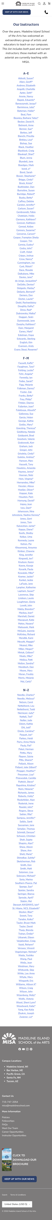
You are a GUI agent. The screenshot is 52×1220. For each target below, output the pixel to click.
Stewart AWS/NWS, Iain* (26, 904)
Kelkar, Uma (26, 536)
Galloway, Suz (26, 413)
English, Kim (26, 342)
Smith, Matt (26, 868)
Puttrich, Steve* (26, 781)
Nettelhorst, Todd (26, 709)
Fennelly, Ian (26, 377)
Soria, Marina (26, 879)
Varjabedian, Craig (26, 940)
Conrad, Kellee (26, 226)
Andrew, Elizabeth (26, 85)
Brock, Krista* (26, 183)
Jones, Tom (26, 522)
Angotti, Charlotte (26, 89)
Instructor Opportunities (14, 1135)
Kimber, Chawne (26, 551)
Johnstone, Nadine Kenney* (26, 514)
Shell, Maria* (26, 854)
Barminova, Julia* (26, 107)
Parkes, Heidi (26, 738)
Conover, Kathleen (26, 222)
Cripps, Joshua (26, 255)
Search (4, 1195)
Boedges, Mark (26, 165)
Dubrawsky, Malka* (26, 313)
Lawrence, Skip (26, 594)
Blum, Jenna (26, 157)
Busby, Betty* (26, 197)
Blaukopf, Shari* (26, 154)
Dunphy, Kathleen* (26, 324)
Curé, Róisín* (26, 266)
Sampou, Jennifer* (26, 817)
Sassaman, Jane (26, 825)
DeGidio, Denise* (26, 284)
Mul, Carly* (26, 681)
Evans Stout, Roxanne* (26, 349)
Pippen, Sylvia (26, 756)
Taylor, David (26, 926)
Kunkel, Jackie (26, 580)
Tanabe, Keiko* (26, 919)
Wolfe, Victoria (26, 998)
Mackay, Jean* (26, 612)
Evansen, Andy (26, 345)
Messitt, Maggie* (26, 641)
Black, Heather (26, 146)
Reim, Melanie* (26, 788)
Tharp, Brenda (26, 930)
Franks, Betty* (26, 395)
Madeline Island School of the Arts (22, 1211)
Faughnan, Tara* (26, 366)
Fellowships (8, 1120)
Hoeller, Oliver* (26, 489)
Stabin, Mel (26, 901)
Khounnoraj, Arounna (26, 547)
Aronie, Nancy (26, 96)
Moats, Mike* (26, 656)
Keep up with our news (16, 12)
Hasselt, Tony (26, 464)
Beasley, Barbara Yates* (26, 117)
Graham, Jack (26, 446)
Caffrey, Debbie (26, 201)
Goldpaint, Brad (26, 435)
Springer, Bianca (26, 893)
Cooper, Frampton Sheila (26, 237)
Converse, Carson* (26, 233)
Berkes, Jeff (26, 132)
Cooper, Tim (26, 240)
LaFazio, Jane (26, 583)
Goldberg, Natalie (26, 431)
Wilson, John (26, 991)
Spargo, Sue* (26, 886)
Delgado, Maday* (26, 288)
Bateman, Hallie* (26, 110)
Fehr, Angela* (26, 373)
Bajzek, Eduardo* (26, 99)
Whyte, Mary (26, 977)
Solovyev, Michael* (26, 875)
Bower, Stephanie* (26, 175)
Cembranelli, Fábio (26, 212)
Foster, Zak (26, 391)
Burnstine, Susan (26, 190)
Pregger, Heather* (26, 770)
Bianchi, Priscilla (26, 136)
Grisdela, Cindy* (26, 453)
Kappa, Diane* (26, 529)
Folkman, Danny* (26, 388)
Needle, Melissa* (26, 698)
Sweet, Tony (26, 915)
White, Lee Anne (26, 973)
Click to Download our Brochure (24, 1160)
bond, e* (26, 168)
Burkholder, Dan (26, 186)
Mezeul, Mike (26, 645)
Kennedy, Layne (26, 540)
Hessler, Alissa (26, 486)
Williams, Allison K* (26, 984)
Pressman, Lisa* (26, 774)
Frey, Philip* (26, 399)
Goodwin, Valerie (26, 438)
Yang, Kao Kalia (26, 1009)
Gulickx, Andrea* (26, 457)
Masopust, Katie (26, 619)
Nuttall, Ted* (26, 716)
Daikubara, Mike (26, 273)
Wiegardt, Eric (26, 980)
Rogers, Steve (26, 810)
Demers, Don (26, 295)
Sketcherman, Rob (26, 861)
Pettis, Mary (26, 752)
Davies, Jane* (26, 277)
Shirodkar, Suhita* (26, 857)
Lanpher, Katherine (26, 587)
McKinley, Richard (26, 634)
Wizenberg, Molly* (26, 995)
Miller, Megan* (26, 648)
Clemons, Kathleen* (26, 219)
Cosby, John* (26, 248)
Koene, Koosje (26, 565)
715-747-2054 (10, 1101)
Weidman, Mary (26, 966)
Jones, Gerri (26, 518)
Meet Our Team (10, 1128)
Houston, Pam (26, 496)
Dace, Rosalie (26, 269)
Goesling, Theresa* (26, 428)
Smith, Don (26, 864)
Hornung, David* (26, 500)
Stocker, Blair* (26, 911)
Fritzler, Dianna (26, 402)
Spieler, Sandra (26, 890)
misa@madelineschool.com (16, 1105)
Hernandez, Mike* (26, 482)
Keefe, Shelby (26, 533)
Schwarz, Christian (26, 835)
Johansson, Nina (26, 511)
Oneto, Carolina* (26, 731)
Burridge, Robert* (26, 193)
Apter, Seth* (26, 92)
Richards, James (26, 792)
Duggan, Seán (26, 316)
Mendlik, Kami (26, 637)
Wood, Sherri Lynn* (26, 1002)
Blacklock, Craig (26, 150)
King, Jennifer (26, 554)
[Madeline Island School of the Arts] (25, 3)
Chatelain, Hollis (26, 215)
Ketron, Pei (26, 543)
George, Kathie (26, 420)
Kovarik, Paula (26, 569)
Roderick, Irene (26, 803)
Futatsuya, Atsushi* (26, 410)
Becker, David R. (26, 121)
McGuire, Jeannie (26, 630)
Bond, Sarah (26, 172)
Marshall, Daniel (26, 616)
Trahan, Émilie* (26, 933)
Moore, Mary (26, 670)
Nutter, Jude (26, 720)
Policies (6, 1117)
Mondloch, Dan (26, 666)
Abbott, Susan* (26, 78)
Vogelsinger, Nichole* (26, 951)
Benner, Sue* (26, 128)
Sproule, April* (26, 897)
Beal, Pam (26, 114)
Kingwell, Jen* (26, 558)
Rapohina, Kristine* (26, 785)
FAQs (5, 1124)
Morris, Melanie (26, 677)
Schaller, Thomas (26, 828)
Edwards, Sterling (26, 338)
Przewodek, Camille (26, 778)
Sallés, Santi (26, 821)
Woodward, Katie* (26, 1006)
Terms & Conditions (18, 1195)
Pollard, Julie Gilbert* (26, 767)
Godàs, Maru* (26, 424)
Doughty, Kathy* (26, 306)
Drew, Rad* (26, 309)
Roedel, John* (26, 807)
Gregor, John (26, 449)
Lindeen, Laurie (26, 598)
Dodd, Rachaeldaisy (26, 302)
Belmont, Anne (26, 125)
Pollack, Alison (26, 763)
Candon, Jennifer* (26, 204)
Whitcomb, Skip (26, 969)
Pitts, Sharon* (26, 759)
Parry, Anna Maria (26, 741)
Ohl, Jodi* (26, 727)
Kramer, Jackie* (26, 576)
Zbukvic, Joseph (26, 1013)
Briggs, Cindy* (26, 179)
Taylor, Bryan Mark (26, 922)
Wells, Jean (26, 962)
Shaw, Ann (26, 850)
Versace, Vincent (26, 948)
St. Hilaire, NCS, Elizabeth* (26, 908)
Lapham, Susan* (26, 590)
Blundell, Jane (26, 161)
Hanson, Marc (26, 460)
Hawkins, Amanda (26, 467)
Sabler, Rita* (26, 814)
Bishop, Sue (26, 143)
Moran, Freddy (26, 674)
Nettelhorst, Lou (26, 705)
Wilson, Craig (26, 987)
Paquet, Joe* (26, 734)
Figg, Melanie (26, 384)
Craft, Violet (26, 251)
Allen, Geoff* (26, 81)
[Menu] (3, 3)
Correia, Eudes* (26, 244)
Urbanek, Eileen (26, 937)
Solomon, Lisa (26, 872)
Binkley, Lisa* (26, 139)
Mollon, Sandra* (26, 663)
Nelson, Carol (26, 702)
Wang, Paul (26, 958)
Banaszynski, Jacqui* (26, 103)
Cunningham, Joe (26, 262)
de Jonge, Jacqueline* (26, 280)
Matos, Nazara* (26, 623)
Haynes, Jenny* (26, 471)
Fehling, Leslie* (26, 370)
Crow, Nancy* (26, 259)
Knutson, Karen (26, 562)
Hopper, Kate (26, 493)
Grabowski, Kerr (26, 442)
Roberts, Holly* (26, 796)
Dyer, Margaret (26, 327)
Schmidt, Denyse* (26, 832)
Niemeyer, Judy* (26, 712)
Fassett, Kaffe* (26, 363)
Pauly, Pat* (26, 745)
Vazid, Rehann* (26, 944)
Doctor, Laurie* (26, 298)
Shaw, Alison (26, 846)
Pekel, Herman (26, 749)
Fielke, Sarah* (26, 381)
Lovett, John (26, 605)
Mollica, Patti (26, 659)
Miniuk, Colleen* (26, 652)
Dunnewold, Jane (26, 320)
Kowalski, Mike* (26, 572)
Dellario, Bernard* (26, 291)
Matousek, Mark (26, 627)
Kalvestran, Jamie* (26, 525)
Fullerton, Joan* (26, 406)
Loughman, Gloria (26, 601)
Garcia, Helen (26, 417)
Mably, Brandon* (26, 609)
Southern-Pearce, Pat (26, 883)
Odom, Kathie (26, 723)
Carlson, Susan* (26, 208)
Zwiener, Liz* (26, 1016)
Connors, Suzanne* (26, 230)
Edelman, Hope (26, 335)
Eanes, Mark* (26, 331)
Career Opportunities (12, 1131)
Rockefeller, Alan (26, 799)
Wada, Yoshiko (26, 955)
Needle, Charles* (26, 694)
